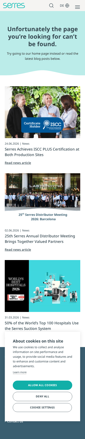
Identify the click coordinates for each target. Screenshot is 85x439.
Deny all (42, 396)
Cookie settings (42, 407)
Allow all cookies (42, 385)
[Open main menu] (77, 7)
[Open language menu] (67, 5)
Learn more (19, 372)
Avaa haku (52, 6)
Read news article (18, 163)
